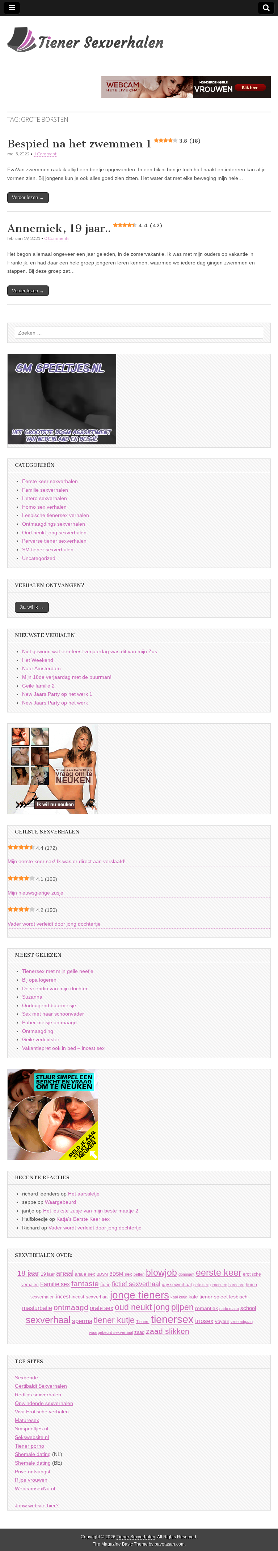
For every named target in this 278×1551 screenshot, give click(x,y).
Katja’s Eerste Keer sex (83, 1219)
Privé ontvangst (32, 1471)
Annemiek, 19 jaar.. (85, 228)
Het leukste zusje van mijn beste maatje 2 (90, 1211)
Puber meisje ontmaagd (49, 1022)
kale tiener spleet (208, 1297)
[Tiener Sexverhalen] (85, 35)
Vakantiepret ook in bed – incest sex (63, 1048)
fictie (105, 1284)
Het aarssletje (84, 1194)
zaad (139, 1332)
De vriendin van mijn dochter (55, 988)
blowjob (161, 1273)
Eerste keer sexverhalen (50, 481)
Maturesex (27, 1420)
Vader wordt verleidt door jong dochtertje (54, 924)
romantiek (206, 1308)
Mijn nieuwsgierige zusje (35, 893)
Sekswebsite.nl (32, 1437)
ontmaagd (71, 1307)
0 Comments (57, 238)
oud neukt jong (142, 1307)
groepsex (218, 1285)
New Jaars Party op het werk (55, 703)
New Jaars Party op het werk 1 (57, 694)
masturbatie (37, 1308)
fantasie (85, 1283)
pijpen (182, 1307)
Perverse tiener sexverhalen (54, 541)
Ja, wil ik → (32, 607)
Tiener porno (29, 1446)
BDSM (102, 1274)
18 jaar (28, 1273)
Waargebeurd (60, 1202)
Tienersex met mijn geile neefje (57, 971)
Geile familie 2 (38, 686)
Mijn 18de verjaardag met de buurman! (66, 677)
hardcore (236, 1285)
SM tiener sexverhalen (47, 549)
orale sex (101, 1308)
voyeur (222, 1321)
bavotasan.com (170, 1544)
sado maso (229, 1308)
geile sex (201, 1285)
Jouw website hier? (37, 1505)
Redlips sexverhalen (38, 1394)
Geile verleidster (40, 1039)
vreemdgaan (242, 1321)
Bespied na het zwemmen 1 (104, 143)
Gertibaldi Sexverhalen (41, 1386)
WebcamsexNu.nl (35, 1488)
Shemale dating (33, 1454)
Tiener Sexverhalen (136, 1536)
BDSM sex (120, 1274)
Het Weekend (37, 660)
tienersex (172, 1319)
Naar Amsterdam (41, 668)
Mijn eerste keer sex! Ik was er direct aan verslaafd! (67, 861)
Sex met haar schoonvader (53, 1014)
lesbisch (238, 1297)
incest (63, 1297)
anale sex (85, 1274)
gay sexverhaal (177, 1284)
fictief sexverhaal (136, 1284)
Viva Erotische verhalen (42, 1411)
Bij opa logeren (39, 980)
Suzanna (32, 997)
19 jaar (48, 1274)
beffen (139, 1274)
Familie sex (55, 1284)
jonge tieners (139, 1295)
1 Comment (45, 153)
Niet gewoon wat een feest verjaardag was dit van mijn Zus (89, 651)
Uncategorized (38, 558)
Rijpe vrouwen (31, 1480)
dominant (186, 1274)
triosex (204, 1321)
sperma (82, 1321)
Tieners (142, 1321)
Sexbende (26, 1377)
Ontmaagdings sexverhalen (53, 524)
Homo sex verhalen (44, 507)
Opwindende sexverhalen (44, 1403)
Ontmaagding (37, 1031)
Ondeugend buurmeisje (49, 1005)
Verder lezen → (28, 197)
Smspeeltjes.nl (31, 1428)
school (248, 1308)
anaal (64, 1273)
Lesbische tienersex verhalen (55, 515)
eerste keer (218, 1273)
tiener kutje (114, 1320)
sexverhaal (48, 1319)
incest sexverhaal (90, 1297)
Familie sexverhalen (45, 490)
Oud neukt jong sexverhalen (54, 532)
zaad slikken (167, 1331)
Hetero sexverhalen (44, 498)
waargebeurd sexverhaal (111, 1332)
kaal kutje (178, 1297)
